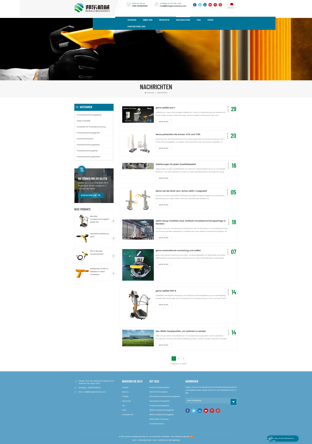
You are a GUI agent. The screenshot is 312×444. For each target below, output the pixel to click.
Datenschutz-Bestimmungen (169, 440)
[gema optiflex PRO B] (138, 305)
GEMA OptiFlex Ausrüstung (158, 419)
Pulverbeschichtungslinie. (87, 150)
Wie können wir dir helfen (92, 178)
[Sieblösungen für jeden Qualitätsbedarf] (138, 166)
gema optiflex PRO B (166, 290)
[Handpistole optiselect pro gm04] (82, 238)
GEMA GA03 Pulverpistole (158, 392)
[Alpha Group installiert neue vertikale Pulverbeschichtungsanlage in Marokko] (138, 229)
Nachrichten (183, 20)
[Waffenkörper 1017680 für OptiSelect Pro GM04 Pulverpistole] (82, 273)
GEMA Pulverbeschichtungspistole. (161, 410)
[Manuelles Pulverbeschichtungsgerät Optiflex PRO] (82, 221)
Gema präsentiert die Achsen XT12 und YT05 (178, 134)
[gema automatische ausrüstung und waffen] (138, 265)
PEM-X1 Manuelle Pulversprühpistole (96, 252)
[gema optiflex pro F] (138, 114)
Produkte (164, 20)
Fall (199, 20)
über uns (147, 20)
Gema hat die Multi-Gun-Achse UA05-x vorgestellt (181, 191)
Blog (134, 440)
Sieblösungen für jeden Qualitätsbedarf (176, 164)
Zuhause (131, 20)
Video (210, 20)
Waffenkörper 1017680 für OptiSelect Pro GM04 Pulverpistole (99, 272)
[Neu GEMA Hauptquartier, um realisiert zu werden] (138, 338)
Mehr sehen (163, 122)
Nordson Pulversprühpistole (159, 387)
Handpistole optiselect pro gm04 (99, 235)
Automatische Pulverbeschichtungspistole (164, 396)
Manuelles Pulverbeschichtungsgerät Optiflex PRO (99, 219)
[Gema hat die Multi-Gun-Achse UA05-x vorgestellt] (138, 200)
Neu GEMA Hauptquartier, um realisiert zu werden (181, 331)
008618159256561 (94, 388)
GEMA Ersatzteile (83, 120)
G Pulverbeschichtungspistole (89, 114)
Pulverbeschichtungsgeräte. (88, 132)
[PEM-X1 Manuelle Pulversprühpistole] (82, 256)
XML (154, 440)
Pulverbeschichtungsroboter (88, 156)
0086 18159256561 (140, 6)
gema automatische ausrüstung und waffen (178, 250)
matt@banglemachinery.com (173, 6)
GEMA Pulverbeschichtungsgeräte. (161, 415)
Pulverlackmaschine (85, 138)
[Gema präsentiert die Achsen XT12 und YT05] (138, 143)
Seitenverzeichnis (144, 440)
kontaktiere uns (136, 26)
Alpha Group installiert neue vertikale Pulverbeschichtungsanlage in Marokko (191, 222)
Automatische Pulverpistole (159, 401)
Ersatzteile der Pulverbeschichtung (91, 126)
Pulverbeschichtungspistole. (88, 144)
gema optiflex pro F (165, 107)
